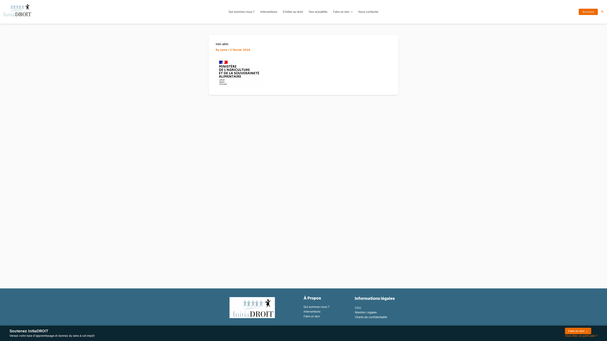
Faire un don (341, 11)
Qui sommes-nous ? (241, 11)
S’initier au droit (293, 11)
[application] (351, 12)
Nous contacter (368, 11)
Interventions (268, 11)
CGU (358, 307)
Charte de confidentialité (371, 317)
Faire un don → (578, 331)
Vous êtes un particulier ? (581, 335)
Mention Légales (366, 312)
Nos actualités (318, 11)
